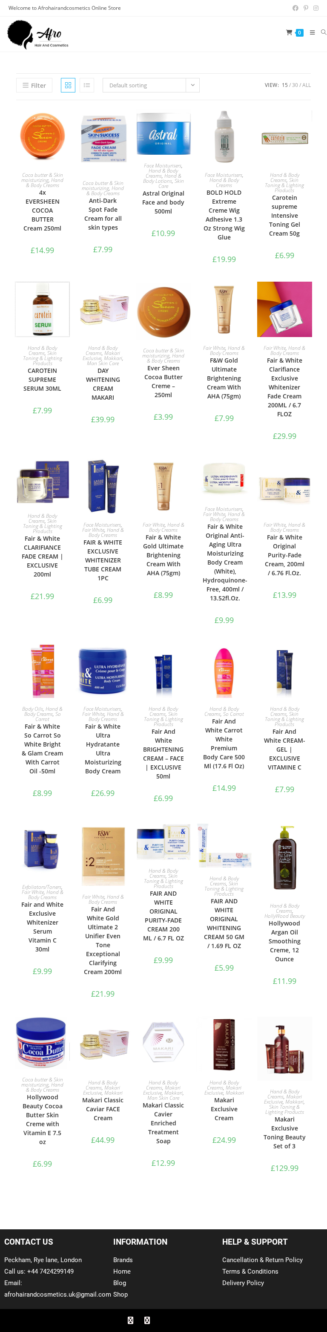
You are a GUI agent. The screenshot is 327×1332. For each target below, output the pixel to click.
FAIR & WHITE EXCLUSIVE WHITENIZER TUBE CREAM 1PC (102, 560)
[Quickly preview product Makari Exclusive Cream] (247, 1031)
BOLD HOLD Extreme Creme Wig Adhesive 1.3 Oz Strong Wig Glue (224, 214)
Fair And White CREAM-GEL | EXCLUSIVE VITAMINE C (284, 749)
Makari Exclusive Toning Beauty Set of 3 (285, 1132)
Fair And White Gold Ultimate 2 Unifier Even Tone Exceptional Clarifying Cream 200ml (103, 940)
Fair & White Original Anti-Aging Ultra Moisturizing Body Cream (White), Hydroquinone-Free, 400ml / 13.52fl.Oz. (225, 562)
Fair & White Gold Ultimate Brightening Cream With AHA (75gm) (163, 555)
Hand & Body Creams (45, 182)
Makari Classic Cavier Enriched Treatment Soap (163, 1123)
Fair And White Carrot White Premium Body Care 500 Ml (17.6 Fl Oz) (224, 743)
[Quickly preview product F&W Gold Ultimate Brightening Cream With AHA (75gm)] (247, 296)
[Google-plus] (163, 1320)
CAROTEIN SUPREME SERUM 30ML (42, 379)
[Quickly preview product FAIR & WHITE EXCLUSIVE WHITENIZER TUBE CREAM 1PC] (126, 473)
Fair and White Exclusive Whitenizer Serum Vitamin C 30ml (42, 926)
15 (285, 85)
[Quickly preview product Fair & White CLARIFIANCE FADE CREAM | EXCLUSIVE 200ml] (65, 473)
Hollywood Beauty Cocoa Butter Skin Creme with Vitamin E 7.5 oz (43, 1119)
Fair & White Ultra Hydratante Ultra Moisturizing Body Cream (103, 748)
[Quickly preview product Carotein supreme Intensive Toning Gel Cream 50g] (307, 123)
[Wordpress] (180, 1320)
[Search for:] (321, 32)
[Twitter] (147, 1320)
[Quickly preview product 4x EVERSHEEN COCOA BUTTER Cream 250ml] (65, 123)
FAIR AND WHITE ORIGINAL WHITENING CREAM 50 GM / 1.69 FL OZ (224, 923)
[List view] (87, 85)
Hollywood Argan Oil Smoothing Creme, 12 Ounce (285, 941)
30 (295, 85)
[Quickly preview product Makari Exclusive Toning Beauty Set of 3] (307, 1031)
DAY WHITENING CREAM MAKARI (103, 383)
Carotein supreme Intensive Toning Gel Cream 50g (284, 215)
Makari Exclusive (101, 1090)
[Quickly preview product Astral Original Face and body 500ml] (186, 123)
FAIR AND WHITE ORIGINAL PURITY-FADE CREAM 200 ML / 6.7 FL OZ (163, 915)
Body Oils (32, 708)
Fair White (214, 348)
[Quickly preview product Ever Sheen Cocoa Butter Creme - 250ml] (186, 296)
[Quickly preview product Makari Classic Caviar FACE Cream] (126, 1031)
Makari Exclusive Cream (224, 1109)
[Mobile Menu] (309, 32)
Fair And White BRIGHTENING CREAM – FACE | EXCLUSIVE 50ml (163, 753)
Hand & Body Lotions (162, 178)
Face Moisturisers (162, 165)
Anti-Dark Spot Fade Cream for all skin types (103, 213)
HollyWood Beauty (284, 916)
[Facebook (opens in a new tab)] (295, 8)
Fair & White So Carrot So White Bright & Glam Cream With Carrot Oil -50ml (42, 748)
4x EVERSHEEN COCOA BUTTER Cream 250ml (42, 210)
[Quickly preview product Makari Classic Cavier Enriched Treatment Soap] (186, 1031)
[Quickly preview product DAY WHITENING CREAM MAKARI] (126, 296)
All (306, 85)
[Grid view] (68, 85)
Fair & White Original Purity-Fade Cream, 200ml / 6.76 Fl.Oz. (284, 555)
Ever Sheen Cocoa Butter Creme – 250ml (163, 381)
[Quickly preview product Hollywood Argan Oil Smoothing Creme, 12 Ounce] (307, 836)
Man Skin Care (103, 363)
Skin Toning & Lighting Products (284, 185)
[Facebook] (130, 1320)
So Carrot (48, 716)
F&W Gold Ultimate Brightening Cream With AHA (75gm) (224, 378)
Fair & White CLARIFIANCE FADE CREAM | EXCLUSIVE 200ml (42, 556)
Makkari (113, 358)
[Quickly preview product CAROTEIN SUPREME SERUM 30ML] (65, 296)
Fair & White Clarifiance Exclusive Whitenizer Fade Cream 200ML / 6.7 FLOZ (284, 387)
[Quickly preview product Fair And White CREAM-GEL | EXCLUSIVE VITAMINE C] (307, 657)
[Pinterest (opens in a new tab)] (306, 8)
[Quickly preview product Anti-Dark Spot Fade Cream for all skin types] (126, 123)
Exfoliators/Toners (41, 887)
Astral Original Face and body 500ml (163, 202)
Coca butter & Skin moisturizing (42, 177)
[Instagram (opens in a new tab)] (314, 8)
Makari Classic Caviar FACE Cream (102, 1109)
